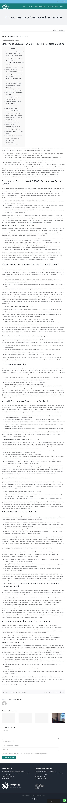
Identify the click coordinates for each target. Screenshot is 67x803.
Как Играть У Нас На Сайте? (13, 113)
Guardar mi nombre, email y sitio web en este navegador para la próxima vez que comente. (25, 753)
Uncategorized (22, 684)
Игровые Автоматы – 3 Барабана (14, 117)
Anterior (56, 30)
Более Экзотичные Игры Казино (14, 81)
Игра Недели (9, 119)
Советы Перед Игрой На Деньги (14, 115)
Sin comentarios (29, 684)
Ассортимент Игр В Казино (12, 144)
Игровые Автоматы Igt (11, 69)
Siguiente (61, 30)
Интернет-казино (10, 142)
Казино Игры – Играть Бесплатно (14, 96)
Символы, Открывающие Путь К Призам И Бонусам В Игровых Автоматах (14, 85)
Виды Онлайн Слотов (11, 108)
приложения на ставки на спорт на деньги (40, 222)
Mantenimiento (7, 684)
